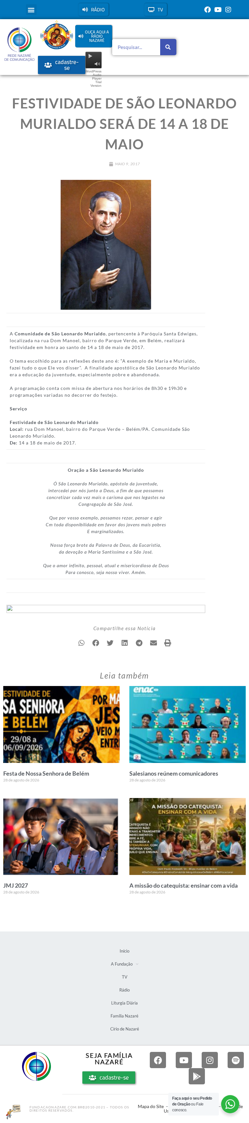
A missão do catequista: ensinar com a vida (183, 885)
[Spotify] (236, 1060)
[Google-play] (197, 1076)
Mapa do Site (151, 1106)
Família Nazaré (124, 1015)
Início (124, 951)
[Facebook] (207, 9)
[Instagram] (228, 9)
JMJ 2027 (15, 885)
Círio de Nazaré (124, 1028)
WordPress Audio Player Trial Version (93, 78)
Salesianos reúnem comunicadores (173, 773)
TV (124, 977)
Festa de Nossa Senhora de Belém (46, 773)
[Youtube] (217, 9)
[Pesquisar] (168, 47)
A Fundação (122, 964)
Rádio (124, 989)
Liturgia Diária (124, 1002)
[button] (31, 9)
